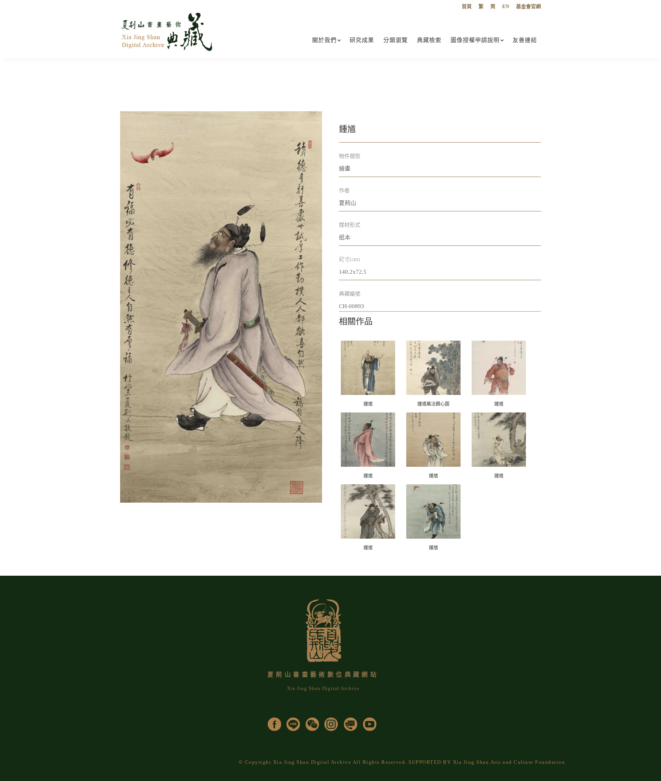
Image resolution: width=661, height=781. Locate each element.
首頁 (467, 6)
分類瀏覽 (395, 40)
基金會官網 (528, 6)
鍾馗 (368, 404)
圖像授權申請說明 (475, 40)
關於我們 (324, 40)
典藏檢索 (429, 40)
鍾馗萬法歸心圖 (433, 404)
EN (505, 6)
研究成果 (362, 40)
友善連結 (525, 40)
